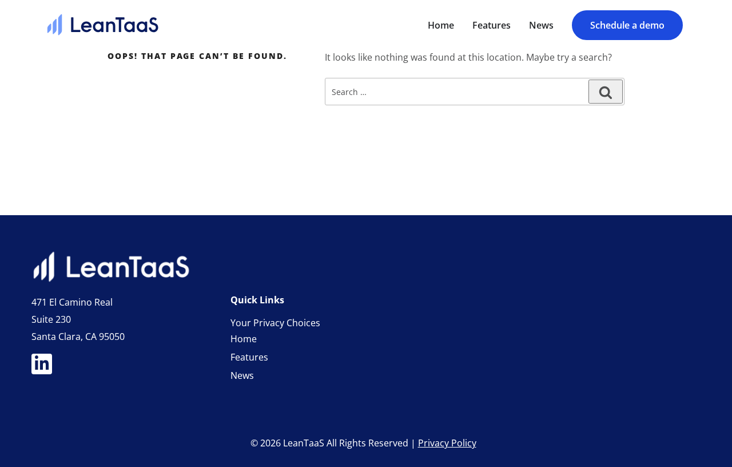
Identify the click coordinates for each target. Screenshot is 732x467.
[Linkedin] (41, 364)
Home (243, 339)
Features (249, 357)
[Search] (605, 92)
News (242, 375)
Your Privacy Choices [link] (275, 322)
